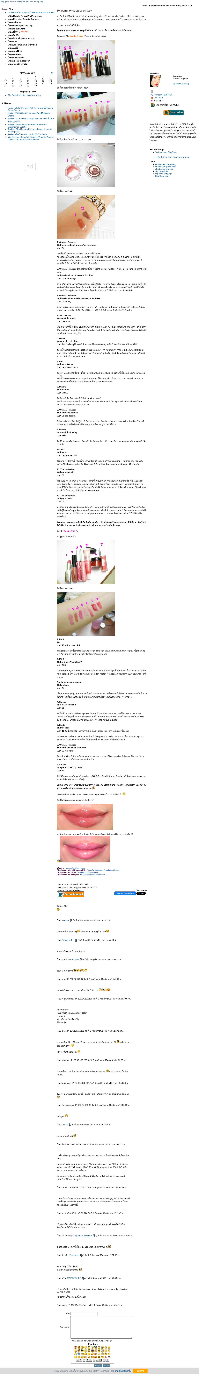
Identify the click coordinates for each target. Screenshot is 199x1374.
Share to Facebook (125, 893)
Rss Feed (158, 98)
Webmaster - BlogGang (166, 152)
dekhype (75, 959)
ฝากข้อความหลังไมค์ (163, 95)
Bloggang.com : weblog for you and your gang (21, 1)
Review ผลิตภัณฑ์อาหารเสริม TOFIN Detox (27, 134)
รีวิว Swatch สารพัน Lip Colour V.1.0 (24, 95)
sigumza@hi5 (161, 171)
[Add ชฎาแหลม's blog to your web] (173, 157)
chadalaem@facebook (165, 166)
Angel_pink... (68, 940)
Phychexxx (74, 1255)
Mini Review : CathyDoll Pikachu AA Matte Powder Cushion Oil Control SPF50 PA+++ (30, 138)
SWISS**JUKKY (74, 1278)
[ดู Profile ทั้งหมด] (181, 84)
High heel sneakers (83, 1235)
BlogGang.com (162, 176)
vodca (65, 1125)
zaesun (65, 920)
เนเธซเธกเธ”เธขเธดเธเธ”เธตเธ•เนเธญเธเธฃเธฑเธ (31, 12)
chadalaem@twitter (164, 169)
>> (52, 73)
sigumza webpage (163, 173)
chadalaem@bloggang (165, 164)
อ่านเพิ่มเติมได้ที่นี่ (123, 1370)
